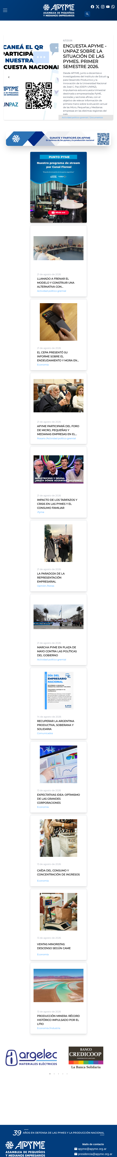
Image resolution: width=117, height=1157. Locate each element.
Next (115, 1057)
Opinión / (42, 586)
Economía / (43, 1028)
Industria (55, 1028)
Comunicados (45, 733)
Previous (1, 1057)
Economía (43, 364)
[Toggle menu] (5, 10)
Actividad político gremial (51, 291)
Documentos (68, 117)
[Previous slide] (9, 77)
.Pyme (40, 512)
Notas (51, 586)
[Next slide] (108, 77)
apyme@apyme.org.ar (92, 1148)
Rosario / (42, 438)
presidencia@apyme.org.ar (95, 1154)
